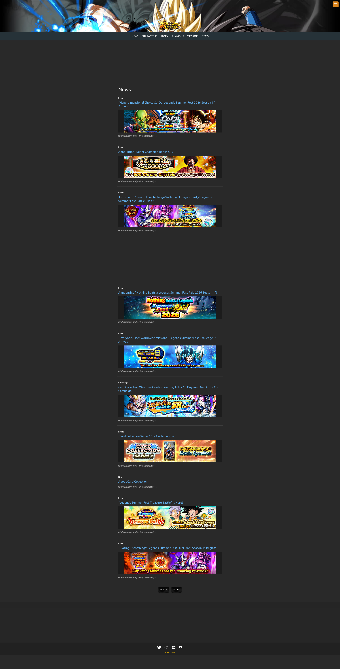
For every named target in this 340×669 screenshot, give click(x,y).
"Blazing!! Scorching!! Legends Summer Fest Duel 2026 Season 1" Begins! (167, 548)
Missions (192, 36)
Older (176, 590)
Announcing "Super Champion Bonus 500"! (146, 151)
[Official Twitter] (159, 647)
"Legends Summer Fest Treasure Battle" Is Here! (150, 502)
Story (164, 36)
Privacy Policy (170, 652)
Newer (163, 590)
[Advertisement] (170, 60)
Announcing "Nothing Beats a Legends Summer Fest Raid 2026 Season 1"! (167, 292)
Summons (177, 36)
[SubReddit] (166, 647)
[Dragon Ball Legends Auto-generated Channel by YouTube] (180, 647)
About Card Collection (133, 481)
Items (205, 36)
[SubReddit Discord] (173, 647)
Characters (149, 36)
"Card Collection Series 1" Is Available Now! (146, 436)
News (134, 36)
